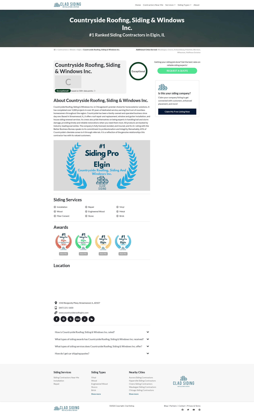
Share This (63, 254)
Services (169, 5)
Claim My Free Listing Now (177, 111)
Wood (94, 380)
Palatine (189, 49)
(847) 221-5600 (66, 307)
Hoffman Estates (193, 52)
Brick (93, 390)
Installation (59, 380)
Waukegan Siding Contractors (142, 387)
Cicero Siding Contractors (140, 384)
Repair (57, 384)
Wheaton (181, 52)
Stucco (94, 387)
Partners (173, 406)
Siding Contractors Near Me (66, 377)
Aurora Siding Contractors (141, 377)
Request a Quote (177, 70)
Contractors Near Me (153, 5)
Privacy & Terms (193, 406)
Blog (166, 406)
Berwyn (196, 49)
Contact (182, 406)
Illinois (72, 49)
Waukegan (162, 49)
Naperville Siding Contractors (142, 380)
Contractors (63, 49)
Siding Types (183, 5)
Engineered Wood (99, 384)
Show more (96, 394)
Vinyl (93, 377)
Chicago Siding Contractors (141, 390)
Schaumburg (179, 49)
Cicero (170, 49)
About (196, 5)
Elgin (79, 49)
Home (138, 5)
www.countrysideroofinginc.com (73, 312)
